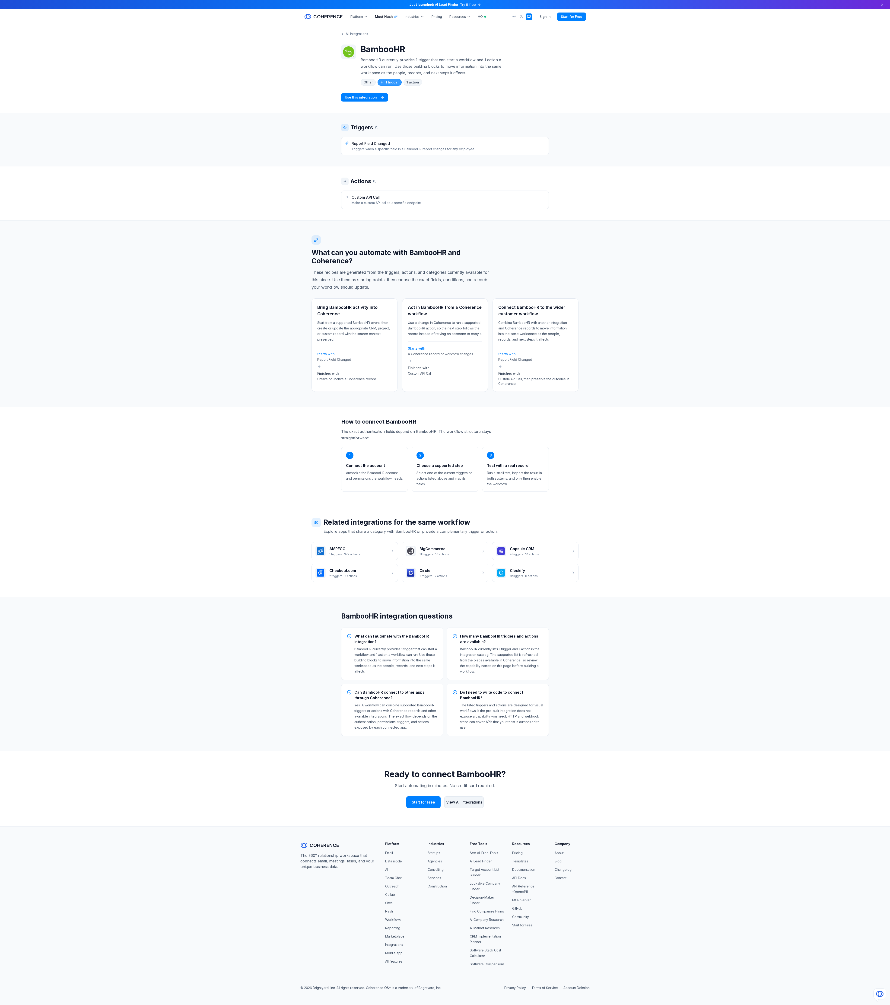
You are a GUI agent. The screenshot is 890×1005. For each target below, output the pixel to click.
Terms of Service (544, 988)
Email (389, 853)
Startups (434, 853)
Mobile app (394, 953)
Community (520, 917)
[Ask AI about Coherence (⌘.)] (879, 993)
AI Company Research (487, 920)
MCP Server (521, 900)
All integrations (357, 34)
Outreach (392, 886)
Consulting (436, 869)
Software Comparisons (487, 964)
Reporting (392, 928)
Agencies (435, 861)
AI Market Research (485, 928)
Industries (412, 17)
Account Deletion (576, 988)
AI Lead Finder (481, 861)
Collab (390, 895)
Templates (520, 861)
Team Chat (393, 878)
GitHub (517, 908)
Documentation (523, 869)
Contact (560, 878)
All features (393, 961)
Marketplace (394, 936)
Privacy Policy (515, 988)
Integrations (394, 945)
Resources (457, 17)
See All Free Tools (484, 853)
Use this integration (361, 97)
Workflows (393, 920)
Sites (389, 903)
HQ (480, 17)
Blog (558, 861)
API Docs (519, 878)
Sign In (545, 17)
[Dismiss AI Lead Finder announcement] (882, 4)
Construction (437, 886)
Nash (389, 911)
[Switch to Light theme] (514, 16)
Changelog (563, 869)
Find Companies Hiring (487, 911)
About (559, 853)
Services (434, 878)
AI (386, 869)
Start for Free (571, 17)
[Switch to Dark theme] (521, 16)
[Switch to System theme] (529, 16)
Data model (394, 861)
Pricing (437, 17)
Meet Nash (384, 17)
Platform (356, 17)
